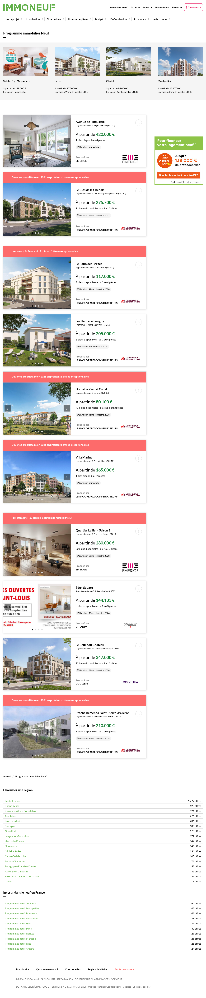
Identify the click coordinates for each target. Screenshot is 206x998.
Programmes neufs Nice (18, 943)
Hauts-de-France (14, 841)
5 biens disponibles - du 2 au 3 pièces (96, 600)
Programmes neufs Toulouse (20, 903)
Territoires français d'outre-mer (22, 876)
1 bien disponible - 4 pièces (95, 134)
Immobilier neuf (118, 7)
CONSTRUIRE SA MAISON (60, 979)
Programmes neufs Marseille (20, 938)
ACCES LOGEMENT (112, 979)
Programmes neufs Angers (19, 948)
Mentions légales (96, 986)
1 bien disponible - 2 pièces (95, 469)
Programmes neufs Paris (18, 928)
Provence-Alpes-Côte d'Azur (21, 810)
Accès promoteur (124, 969)
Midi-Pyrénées (13, 851)
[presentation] (8, 141)
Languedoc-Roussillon (17, 836)
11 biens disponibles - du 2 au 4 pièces (101, 202)
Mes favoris (194, 7)
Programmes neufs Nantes (19, 933)
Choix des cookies (141, 986)
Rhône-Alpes (12, 805)
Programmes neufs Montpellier (22, 908)
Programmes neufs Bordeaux (21, 913)
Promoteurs (162, 7)
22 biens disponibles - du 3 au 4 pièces (97, 657)
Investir (147, 7)
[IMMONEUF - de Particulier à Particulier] (29, 7)
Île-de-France (12, 800)
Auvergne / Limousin (16, 871)
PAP (43, 979)
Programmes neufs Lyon (18, 923)
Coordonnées (73, 969)
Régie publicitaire (98, 969)
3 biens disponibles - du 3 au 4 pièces (96, 333)
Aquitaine (10, 815)
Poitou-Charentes (15, 861)
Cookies (127, 986)
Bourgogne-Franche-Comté (20, 866)
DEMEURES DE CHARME (88, 979)
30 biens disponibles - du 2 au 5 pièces (96, 542)
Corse (8, 881)
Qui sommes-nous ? (47, 969)
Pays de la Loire (13, 820)
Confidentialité (113, 986)
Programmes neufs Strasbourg (21, 918)
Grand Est (10, 830)
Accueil (7, 776)
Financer (177, 7)
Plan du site (22, 969)
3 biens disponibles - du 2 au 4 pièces (96, 276)
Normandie (11, 846)
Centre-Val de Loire (15, 856)
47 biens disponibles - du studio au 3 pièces (99, 401)
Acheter (135, 7)
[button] (32, 163)
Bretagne (10, 826)
